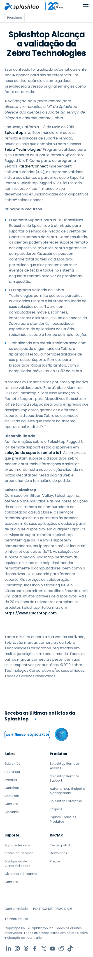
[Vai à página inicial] (22, 6)
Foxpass (56, 809)
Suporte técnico (17, 845)
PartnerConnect (33, 166)
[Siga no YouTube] (52, 948)
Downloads (58, 853)
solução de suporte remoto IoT (33, 452)
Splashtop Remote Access (64, 765)
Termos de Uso (16, 919)
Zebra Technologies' (23, 149)
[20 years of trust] (52, 6)
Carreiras (12, 787)
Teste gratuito (61, 845)
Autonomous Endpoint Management (67, 790)
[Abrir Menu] (85, 6)
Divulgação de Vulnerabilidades (17, 863)
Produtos (58, 753)
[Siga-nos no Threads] (26, 948)
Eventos (11, 780)
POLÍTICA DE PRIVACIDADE (52, 908)
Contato (11, 803)
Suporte (12, 835)
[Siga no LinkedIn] (8, 948)
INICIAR (56, 835)
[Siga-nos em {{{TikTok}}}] (70, 948)
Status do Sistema (19, 853)
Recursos (12, 796)
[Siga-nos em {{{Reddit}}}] (61, 948)
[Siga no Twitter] (44, 948)
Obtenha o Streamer (21, 873)
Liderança (12, 771)
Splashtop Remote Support (64, 778)
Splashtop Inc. (18, 132)
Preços (55, 861)
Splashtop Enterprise (66, 801)
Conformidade (16, 908)
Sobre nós (12, 763)
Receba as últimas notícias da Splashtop (40, 716)
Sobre (10, 753)
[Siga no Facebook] (35, 948)
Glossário (12, 812)
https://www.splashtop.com (31, 613)
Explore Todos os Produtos (63, 819)
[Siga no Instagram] (17, 948)
